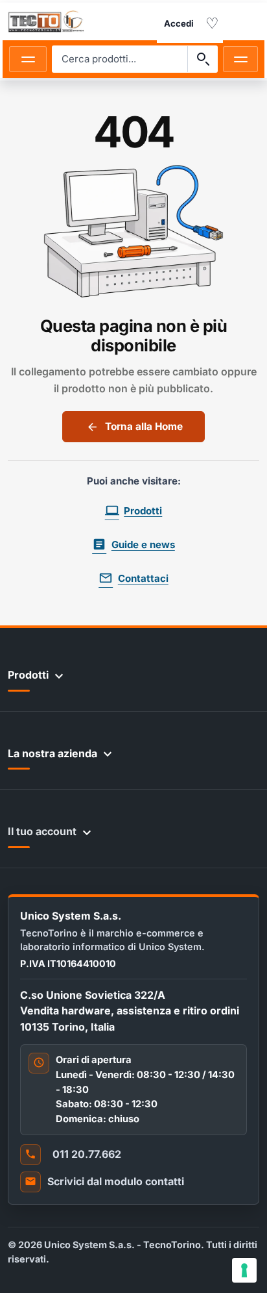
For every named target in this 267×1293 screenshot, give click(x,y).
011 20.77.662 (86, 1154)
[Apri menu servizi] (240, 59)
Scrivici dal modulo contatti (115, 1181)
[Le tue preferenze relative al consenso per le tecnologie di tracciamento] (244, 1270)
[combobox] (119, 59)
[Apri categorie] (28, 59)
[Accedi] (179, 24)
